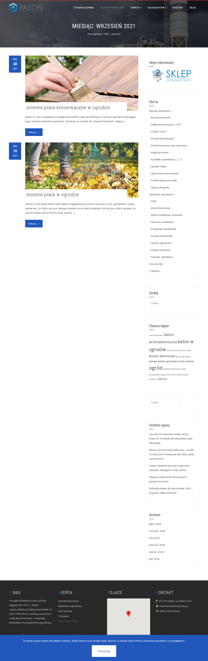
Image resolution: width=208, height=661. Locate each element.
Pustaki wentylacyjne (162, 138)
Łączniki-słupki (158, 166)
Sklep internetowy (112, 7)
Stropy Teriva (158, 131)
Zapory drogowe (160, 187)
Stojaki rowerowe (160, 249)
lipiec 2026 (155, 524)
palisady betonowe (171, 369)
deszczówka (186, 350)
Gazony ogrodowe (161, 242)
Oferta (135, 7)
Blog (193, 7)
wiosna (162, 379)
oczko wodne (186, 361)
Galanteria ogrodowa (161, 194)
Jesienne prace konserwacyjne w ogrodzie (67, 107)
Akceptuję (104, 651)
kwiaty (153, 361)
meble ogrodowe (167, 361)
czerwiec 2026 (157, 531)
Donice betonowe (160, 208)
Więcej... (32, 132)
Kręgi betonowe (160, 152)
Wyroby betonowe (159, 110)
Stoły (153, 201)
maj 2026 (154, 537)
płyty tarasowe (182, 374)
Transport (154, 270)
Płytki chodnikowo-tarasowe (166, 215)
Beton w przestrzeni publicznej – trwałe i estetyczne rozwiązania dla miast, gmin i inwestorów (171, 454)
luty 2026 (154, 558)
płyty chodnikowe (168, 374)
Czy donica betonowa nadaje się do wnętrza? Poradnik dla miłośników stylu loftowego (170, 438)
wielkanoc (153, 379)
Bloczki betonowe (160, 117)
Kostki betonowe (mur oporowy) (169, 145)
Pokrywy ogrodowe (162, 256)
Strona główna (84, 7)
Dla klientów (155, 7)
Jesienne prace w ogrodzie (52, 194)
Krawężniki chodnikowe (163, 229)
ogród (156, 368)
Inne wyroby (156, 263)
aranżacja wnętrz (156, 335)
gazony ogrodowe (183, 356)
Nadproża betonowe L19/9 (166, 124)
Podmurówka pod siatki (164, 180)
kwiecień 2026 (157, 544)
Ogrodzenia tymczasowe (165, 173)
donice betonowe (162, 356)
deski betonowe (173, 350)
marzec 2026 (156, 551)
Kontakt (177, 7)
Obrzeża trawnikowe (162, 222)
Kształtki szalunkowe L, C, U (166, 159)
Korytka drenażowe (162, 235)
